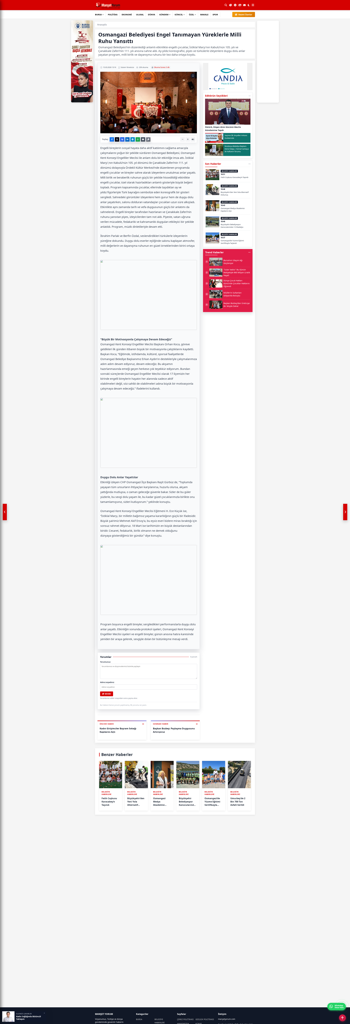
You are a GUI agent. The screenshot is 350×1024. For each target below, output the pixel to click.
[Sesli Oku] (193, 139)
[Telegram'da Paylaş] (132, 139)
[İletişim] (244, 5)
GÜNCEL (179, 14)
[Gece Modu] (248, 5)
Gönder (108, 694)
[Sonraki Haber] (345, 512)
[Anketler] (230, 5)
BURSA (98, 14)
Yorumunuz (105, 662)
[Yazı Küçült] (182, 139)
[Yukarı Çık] (342, 1017)
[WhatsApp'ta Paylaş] (138, 139)
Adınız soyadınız (107, 682)
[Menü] (253, 5)
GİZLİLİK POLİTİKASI (205, 1019)
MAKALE (204, 14)
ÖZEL (191, 14)
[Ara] (226, 5)
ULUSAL (140, 14)
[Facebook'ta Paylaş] (112, 139)
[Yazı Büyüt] (188, 139)
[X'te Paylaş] (117, 139)
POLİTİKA (112, 14)
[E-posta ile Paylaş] (143, 139)
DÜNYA (151, 14)
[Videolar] (235, 5)
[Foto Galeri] (240, 5)
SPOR (215, 14)
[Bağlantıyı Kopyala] (148, 139)
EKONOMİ (127, 14)
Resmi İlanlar (245, 14)
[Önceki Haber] (5, 512)
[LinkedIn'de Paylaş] (127, 139)
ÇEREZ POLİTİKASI (185, 1019)
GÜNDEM (163, 14)
